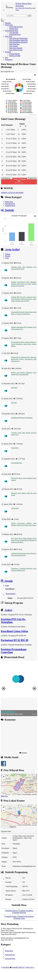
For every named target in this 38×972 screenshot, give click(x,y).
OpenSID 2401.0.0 (18, 967)
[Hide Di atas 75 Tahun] (12, 112)
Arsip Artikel (12, 249)
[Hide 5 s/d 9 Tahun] (11, 102)
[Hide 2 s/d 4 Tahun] (25, 100)
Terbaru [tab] (7, 254)
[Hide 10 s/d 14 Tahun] (26, 102)
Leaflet (19, 794)
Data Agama (13, 46)
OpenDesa (6, 967)
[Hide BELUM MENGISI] (26, 112)
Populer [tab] (7, 256)
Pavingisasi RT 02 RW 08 (14, 640)
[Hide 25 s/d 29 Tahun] (11, 105)
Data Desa (8, 36)
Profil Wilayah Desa (16, 27)
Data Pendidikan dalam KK (18, 40)
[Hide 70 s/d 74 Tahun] (26, 111)
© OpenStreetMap (26, 794)
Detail (12, 827)
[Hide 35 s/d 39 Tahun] (11, 106)
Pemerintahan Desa (11, 31)
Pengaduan (8, 59)
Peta (6, 58)
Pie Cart (11, 71)
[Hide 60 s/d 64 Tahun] (26, 109)
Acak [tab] (7, 258)
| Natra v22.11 (29, 967)
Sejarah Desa (13, 29)
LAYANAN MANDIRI (15, 193)
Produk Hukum (14, 54)
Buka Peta (4, 796)
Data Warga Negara (15, 50)
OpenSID (34, 794)
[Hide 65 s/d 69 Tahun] (11, 111)
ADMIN (4, 193)
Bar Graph (4, 71)
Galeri (8, 610)
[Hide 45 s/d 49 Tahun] (11, 108)
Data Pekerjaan (14, 44)
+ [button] (3, 776)
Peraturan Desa (10, 205)
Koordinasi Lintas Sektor (14, 631)
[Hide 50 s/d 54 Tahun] (26, 108)
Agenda (8, 580)
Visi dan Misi (13, 32)
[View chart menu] (35, 75)
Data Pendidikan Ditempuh (18, 42)
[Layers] (34, 776)
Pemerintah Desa (15, 34)
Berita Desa (9, 202)
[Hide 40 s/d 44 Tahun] (26, 106)
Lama (7, 585)
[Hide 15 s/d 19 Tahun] (11, 103)
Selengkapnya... (7, 178)
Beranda (8, 23)
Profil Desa (9, 25)
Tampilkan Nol (32, 178)
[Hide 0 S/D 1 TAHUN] (11, 100)
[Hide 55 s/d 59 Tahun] (11, 109)
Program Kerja (10, 204)
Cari (29, 16)
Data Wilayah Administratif (18, 38)
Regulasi (8, 52)
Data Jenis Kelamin (15, 48)
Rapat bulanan (10, 591)
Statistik (9, 210)
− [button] (3, 780)
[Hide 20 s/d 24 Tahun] (26, 103)
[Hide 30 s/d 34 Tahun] (26, 105)
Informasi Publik (14, 56)
